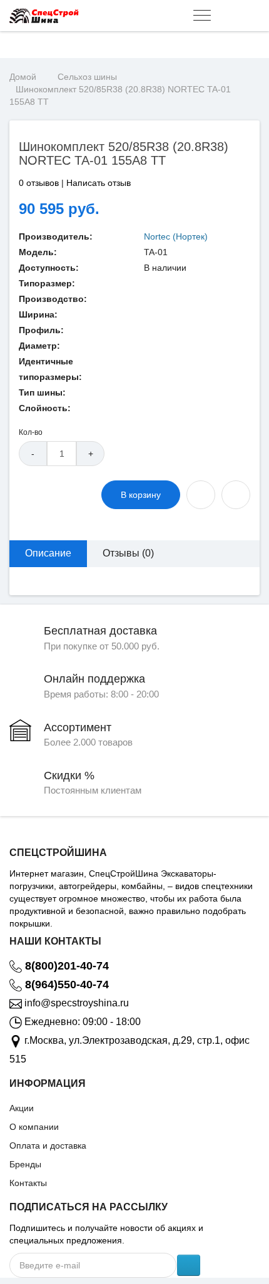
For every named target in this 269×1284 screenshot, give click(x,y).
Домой (22, 77)
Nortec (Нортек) (176, 236)
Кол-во (31, 432)
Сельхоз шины (87, 77)
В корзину (141, 495)
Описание (48, 553)
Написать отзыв (98, 183)
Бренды (25, 1164)
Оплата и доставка (47, 1145)
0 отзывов (39, 183)
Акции (21, 1108)
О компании (34, 1127)
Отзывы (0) (128, 553)
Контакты (28, 1183)
